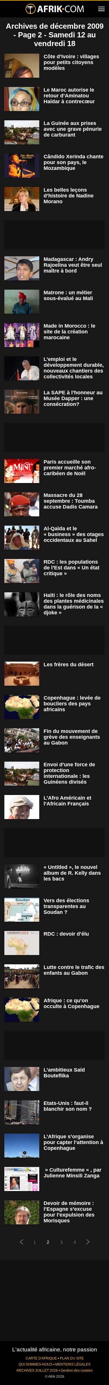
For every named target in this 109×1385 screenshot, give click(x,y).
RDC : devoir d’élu (66, 934)
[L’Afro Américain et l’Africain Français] (21, 807)
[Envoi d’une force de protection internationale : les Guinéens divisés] (21, 774)
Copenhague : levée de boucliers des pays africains (72, 703)
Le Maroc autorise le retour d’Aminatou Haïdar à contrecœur (69, 95)
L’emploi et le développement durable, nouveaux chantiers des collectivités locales (74, 368)
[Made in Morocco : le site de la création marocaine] (21, 335)
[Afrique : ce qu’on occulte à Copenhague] (21, 1010)
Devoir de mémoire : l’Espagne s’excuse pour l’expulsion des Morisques (69, 1212)
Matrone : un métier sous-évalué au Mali (68, 295)
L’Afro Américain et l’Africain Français (67, 801)
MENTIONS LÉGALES (72, 1364)
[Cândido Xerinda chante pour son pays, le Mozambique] (21, 166)
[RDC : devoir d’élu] (21, 943)
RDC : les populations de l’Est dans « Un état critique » (71, 567)
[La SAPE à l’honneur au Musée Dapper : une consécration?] (21, 402)
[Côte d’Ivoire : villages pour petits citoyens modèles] (21, 66)
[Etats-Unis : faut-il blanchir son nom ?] (21, 1112)
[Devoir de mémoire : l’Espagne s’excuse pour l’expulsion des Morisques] (21, 1212)
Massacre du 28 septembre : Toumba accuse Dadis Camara (71, 501)
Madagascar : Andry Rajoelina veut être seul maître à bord (73, 265)
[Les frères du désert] (21, 674)
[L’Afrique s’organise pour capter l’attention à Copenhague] (21, 1146)
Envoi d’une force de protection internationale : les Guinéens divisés (69, 773)
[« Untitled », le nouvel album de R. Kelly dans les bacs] (21, 876)
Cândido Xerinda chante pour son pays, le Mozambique (73, 162)
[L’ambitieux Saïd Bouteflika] (21, 1079)
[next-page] (88, 1242)
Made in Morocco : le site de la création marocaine (69, 331)
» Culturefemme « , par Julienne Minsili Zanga (72, 1173)
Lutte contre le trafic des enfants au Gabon (74, 970)
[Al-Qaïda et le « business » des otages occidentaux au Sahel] (21, 538)
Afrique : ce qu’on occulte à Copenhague (71, 1003)
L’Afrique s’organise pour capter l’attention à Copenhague (73, 1142)
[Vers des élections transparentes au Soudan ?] (21, 910)
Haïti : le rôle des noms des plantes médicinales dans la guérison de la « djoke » (74, 604)
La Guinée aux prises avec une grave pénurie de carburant (73, 129)
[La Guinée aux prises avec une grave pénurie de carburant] (21, 132)
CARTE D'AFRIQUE (41, 1358)
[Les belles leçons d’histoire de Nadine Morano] (21, 199)
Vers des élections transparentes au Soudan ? (66, 906)
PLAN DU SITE (72, 1358)
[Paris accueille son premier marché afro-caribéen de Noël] (21, 471)
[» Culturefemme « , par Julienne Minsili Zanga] (21, 1179)
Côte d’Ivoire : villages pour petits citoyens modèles (71, 62)
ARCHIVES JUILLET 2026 (37, 1370)
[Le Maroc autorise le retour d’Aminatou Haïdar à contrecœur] (21, 99)
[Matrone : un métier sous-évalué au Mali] (21, 302)
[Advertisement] (54, 234)
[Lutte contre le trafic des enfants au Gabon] (21, 976)
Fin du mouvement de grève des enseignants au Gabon (72, 737)
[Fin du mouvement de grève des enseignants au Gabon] (21, 740)
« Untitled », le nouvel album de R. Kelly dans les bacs (72, 873)
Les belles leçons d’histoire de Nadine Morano (69, 195)
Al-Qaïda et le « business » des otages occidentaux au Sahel (74, 534)
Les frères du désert (69, 664)
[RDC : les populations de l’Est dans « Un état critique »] (21, 571)
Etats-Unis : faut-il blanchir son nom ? (68, 1106)
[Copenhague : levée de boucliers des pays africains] (21, 707)
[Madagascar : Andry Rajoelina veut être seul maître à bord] (21, 268)
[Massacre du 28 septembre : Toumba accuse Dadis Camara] (21, 504)
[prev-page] (21, 1242)
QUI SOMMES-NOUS (35, 1364)
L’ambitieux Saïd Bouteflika (64, 1073)
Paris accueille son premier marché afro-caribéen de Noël (70, 467)
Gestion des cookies (77, 1370)
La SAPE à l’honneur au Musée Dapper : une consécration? (73, 398)
